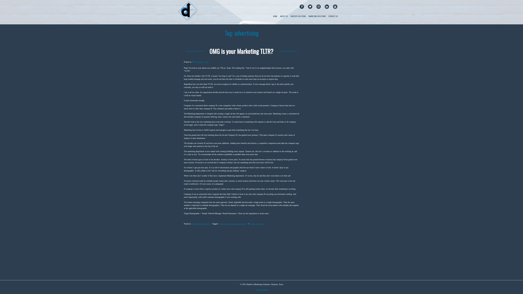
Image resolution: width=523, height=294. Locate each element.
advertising (222, 224)
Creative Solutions (298, 16)
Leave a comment (257, 224)
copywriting (232, 224)
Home (275, 16)
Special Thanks (262, 290)
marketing (242, 224)
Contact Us (333, 16)
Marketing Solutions (317, 16)
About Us (284, 16)
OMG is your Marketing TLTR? (241, 51)
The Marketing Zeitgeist (200, 224)
